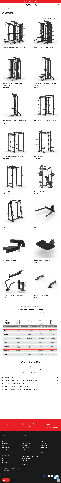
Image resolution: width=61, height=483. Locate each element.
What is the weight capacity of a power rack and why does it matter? (19, 389)
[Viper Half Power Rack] (46, 141)
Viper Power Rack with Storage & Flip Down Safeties (45, 120)
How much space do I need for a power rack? (13, 383)
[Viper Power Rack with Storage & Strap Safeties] (15, 141)
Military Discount (44, 450)
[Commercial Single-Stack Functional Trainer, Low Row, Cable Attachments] (15, 105)
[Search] (53, 5)
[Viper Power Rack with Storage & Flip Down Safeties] (46, 105)
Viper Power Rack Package (39, 191)
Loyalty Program (44, 449)
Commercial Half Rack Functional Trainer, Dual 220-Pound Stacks (45, 48)
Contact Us (24, 438)
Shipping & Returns (25, 449)
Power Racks (18, 8)
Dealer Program (43, 443)
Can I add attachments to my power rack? (12, 392)
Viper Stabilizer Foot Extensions (41, 295)
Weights (3, 445)
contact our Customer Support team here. (39, 312)
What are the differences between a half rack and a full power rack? (19, 380)
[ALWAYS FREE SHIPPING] (30, 1)
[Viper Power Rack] (15, 176)
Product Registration (25, 447)
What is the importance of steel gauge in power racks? (16, 386)
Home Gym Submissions (26, 443)
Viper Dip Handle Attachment (40, 226)
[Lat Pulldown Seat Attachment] (15, 246)
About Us (42, 438)
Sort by (44, 18)
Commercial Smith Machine (8, 226)
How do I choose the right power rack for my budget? (15, 398)
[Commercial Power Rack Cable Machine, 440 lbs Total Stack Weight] (15, 32)
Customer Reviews (44, 452)
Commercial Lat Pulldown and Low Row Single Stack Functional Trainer (45, 84)
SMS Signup (43, 441)
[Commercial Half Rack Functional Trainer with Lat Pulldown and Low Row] (15, 69)
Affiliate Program (44, 447)
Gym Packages (5, 449)
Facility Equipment (5, 447)
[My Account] (55, 5)
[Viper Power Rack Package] (46, 176)
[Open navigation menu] (3, 4)
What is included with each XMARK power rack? (14, 412)
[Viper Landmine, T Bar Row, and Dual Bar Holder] (15, 280)
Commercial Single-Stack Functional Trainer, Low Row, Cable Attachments (14, 121)
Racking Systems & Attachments (10, 8)
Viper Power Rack (6, 191)
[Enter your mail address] (38, 464)
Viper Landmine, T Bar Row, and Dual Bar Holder (13, 295)
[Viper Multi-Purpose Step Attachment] (46, 246)
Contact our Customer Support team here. (30, 372)
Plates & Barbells (5, 443)
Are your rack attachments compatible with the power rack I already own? (21, 395)
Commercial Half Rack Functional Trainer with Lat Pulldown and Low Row (13, 84)
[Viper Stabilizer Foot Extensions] (46, 280)
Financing (23, 441)
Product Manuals (25, 445)
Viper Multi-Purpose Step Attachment (42, 260)
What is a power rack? (7, 377)
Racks (3, 439)
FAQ (22, 439)
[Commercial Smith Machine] (15, 211)
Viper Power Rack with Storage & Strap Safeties (13, 156)
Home (3, 8)
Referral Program (44, 445)
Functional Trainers (5, 438)
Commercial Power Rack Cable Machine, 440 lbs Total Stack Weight (14, 48)
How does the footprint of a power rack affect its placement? (18, 409)
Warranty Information (25, 450)
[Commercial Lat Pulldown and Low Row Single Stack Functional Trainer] (46, 69)
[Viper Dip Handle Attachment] (46, 211)
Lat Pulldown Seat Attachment (9, 260)
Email (22, 462)
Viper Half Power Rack (38, 156)
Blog (42, 439)
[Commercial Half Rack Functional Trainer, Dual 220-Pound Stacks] (46, 32)
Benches (3, 441)
